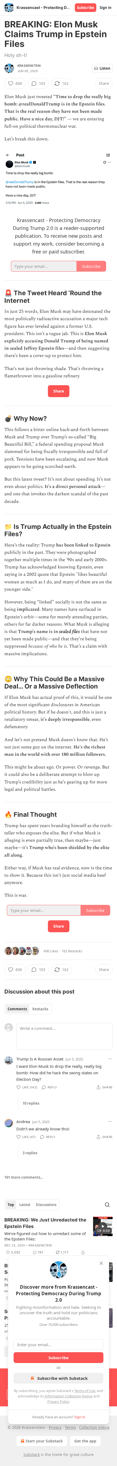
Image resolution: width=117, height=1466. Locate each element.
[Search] (107, 1204)
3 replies (30, 1152)
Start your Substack (44, 1441)
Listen (105, 68)
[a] (102, 1226)
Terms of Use (84, 1390)
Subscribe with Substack (62, 1378)
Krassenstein (29, 65)
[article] (58, 1236)
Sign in (106, 7)
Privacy (55, 1427)
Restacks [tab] (40, 1009)
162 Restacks (71, 951)
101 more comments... (24, 1177)
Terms (70, 1427)
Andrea (23, 1121)
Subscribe (85, 7)
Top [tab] (11, 1204)
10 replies (31, 1103)
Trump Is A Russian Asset (39, 1059)
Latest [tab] (24, 1204)
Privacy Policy (58, 1401)
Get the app (85, 1441)
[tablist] (27, 1009)
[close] (101, 1263)
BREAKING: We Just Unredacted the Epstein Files (45, 1223)
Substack (31, 1454)
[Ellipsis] (110, 1059)
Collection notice (94, 1427)
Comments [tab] (17, 1009)
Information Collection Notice (69, 1396)
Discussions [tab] (46, 1204)
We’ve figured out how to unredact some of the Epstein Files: (45, 1236)
